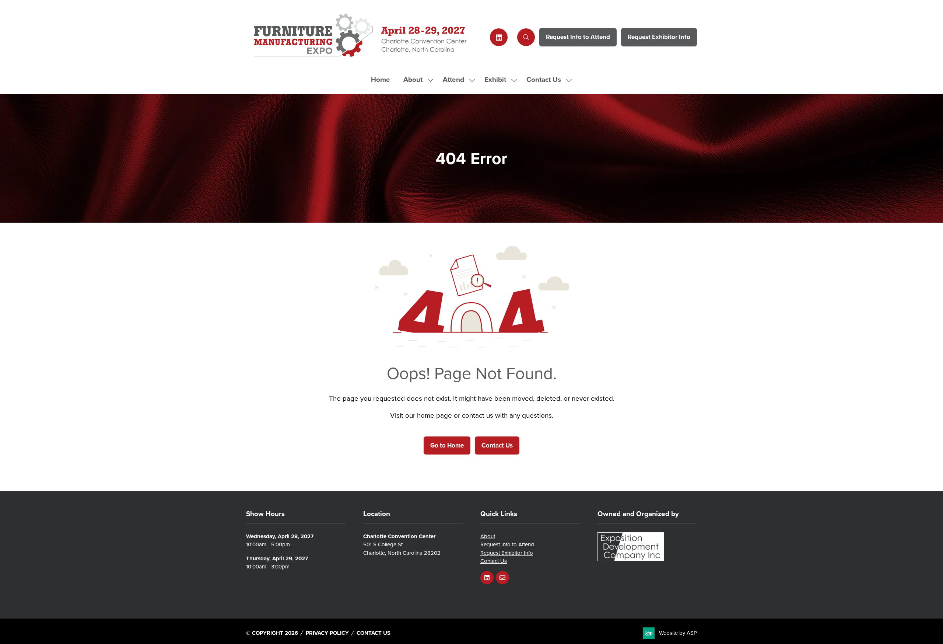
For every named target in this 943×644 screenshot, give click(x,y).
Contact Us (543, 79)
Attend (453, 79)
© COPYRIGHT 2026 (272, 633)
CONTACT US (373, 633)
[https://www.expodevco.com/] (630, 559)
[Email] (502, 577)
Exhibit (495, 79)
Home (380, 79)
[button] (526, 37)
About (413, 79)
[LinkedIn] (499, 37)
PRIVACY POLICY (327, 633)
